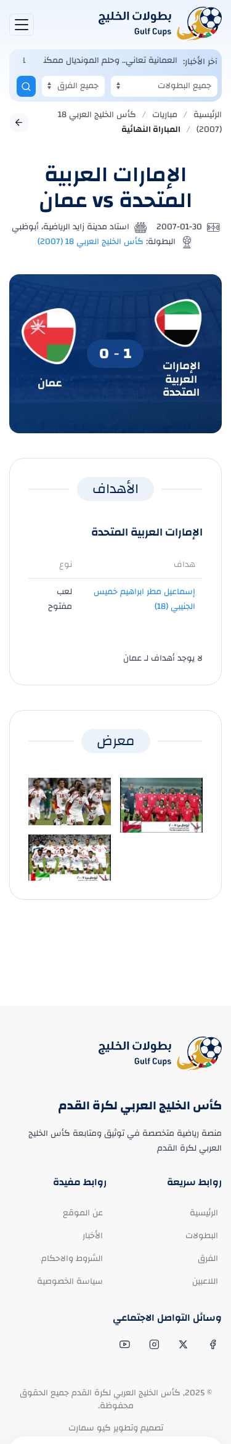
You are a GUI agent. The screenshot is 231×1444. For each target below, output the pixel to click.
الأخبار (93, 1236)
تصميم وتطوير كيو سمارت (115, 1428)
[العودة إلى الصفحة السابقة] (19, 123)
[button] (161, 805)
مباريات (164, 115)
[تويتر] (182, 1344)
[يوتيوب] (123, 1344)
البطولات (201, 1236)
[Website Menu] (21, 25)
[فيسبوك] (211, 1344)
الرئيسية (207, 115)
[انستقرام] (153, 1344)
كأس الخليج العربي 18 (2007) (91, 242)
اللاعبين (205, 1281)
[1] (26, 86)
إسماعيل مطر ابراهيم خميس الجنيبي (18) (144, 599)
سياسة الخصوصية (70, 1281)
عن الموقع (83, 1213)
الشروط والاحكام (72, 1258)
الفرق (208, 1258)
